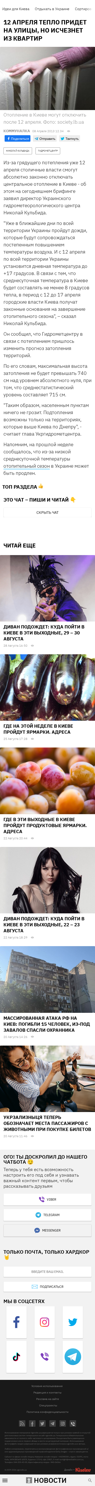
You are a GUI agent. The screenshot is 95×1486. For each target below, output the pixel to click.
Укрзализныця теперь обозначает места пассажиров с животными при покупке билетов (47, 1123)
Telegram (51, 1215)
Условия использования (46, 1386)
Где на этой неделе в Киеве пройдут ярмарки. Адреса (38, 729)
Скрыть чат (47, 512)
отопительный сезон (26, 466)
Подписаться (51, 1287)
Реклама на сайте (47, 1399)
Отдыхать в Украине (52, 8)
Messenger (51, 1230)
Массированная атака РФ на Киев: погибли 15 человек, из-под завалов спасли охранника (46, 1024)
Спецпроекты (48, 1405)
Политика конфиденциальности (47, 1412)
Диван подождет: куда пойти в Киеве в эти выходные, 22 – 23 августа (43, 924)
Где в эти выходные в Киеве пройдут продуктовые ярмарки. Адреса (45, 825)
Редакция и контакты (47, 1392)
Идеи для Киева (15, 8)
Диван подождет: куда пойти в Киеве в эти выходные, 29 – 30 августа (43, 633)
